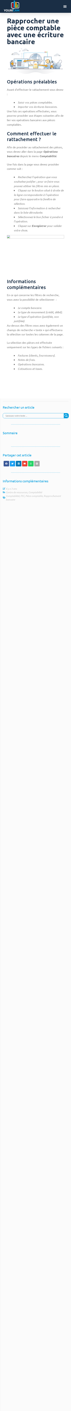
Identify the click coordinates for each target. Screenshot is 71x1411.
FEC (22, 496)
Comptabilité (35, 492)
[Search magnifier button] (66, 415)
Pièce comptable (34, 496)
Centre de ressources (16, 492)
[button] (65, 6)
